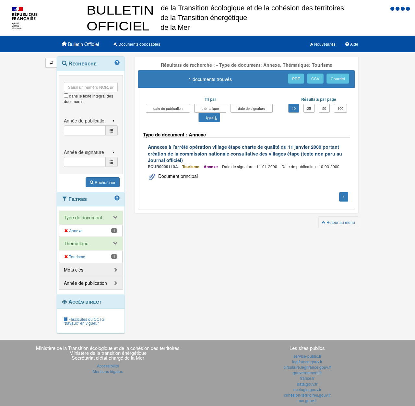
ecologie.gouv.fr (307, 389)
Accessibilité (108, 365)
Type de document (83, 217)
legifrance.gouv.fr (307, 361)
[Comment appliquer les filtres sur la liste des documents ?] (117, 198)
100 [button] (340, 108)
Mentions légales (108, 371)
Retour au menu (340, 222)
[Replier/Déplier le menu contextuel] (51, 63)
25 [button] (309, 108)
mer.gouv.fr (307, 400)
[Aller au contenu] (398, 8)
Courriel (338, 78)
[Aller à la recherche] (403, 8)
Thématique (76, 243)
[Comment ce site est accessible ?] (393, 8)
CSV (315, 78)
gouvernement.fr (307, 372)
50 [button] (324, 108)
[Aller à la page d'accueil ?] (408, 8)
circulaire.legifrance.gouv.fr (307, 367)
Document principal (177, 176)
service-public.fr (307, 356)
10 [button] (294, 108)
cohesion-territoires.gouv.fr (307, 395)
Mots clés (73, 269)
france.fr (307, 378)
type (209, 117)
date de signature (251, 108)
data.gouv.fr (307, 384)
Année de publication (85, 283)
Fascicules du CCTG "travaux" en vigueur (84, 321)
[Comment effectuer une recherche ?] (117, 62)
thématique (210, 108)
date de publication (168, 108)
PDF (296, 78)
